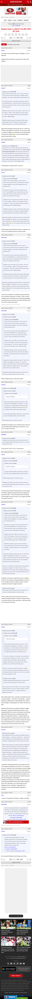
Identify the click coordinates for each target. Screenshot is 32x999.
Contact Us (11, 992)
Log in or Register (16, 25)
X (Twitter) (8, 963)
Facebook (11, 963)
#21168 (29, 139)
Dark (21, 916)
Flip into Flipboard (16, 34)
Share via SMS (19, 34)
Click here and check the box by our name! (23, 969)
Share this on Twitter (5, 34)
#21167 (29, 85)
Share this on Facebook (9, 34)
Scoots (3, 50)
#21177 (29, 727)
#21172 (29, 382)
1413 (18, 37)
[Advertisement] (16, 890)
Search (26, 20)
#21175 (29, 502)
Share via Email (22, 34)
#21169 (29, 170)
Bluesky (20, 963)
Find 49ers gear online (11, 44)
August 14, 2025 (22, 819)
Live (5, 20)
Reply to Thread (16, 40)
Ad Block (16, 8)
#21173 (29, 432)
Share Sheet (26, 34)
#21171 (29, 308)
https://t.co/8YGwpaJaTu (18, 815)
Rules (10, 20)
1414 (21, 37)
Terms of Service (23, 992)
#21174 (29, 452)
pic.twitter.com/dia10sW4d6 (16, 817)
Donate (6, 992)
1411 (11, 37)
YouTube (24, 963)
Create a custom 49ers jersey (16, 822)
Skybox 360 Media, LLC (22, 956)
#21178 (29, 792)
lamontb (3, 384)
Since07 (3, 88)
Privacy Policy (17, 992)
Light (18, 916)
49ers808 (3, 434)
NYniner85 (4, 237)
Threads (14, 963)
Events (20, 20)
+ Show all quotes (10, 396)
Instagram (17, 963)
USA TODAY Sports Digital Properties (18, 958)
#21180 (29, 828)
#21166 (29, 48)
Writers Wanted (16, 975)
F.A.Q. (14, 20)
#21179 (29, 801)
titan (2, 795)
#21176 (29, 624)
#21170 (29, 235)
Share (30, 2)
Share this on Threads (12, 34)
